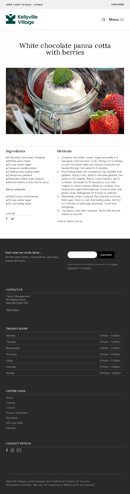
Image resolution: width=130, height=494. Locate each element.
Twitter (12, 218)
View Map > (13, 309)
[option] (65, 101)
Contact (10, 407)
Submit (125, 26)
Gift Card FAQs (14, 423)
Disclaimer (86, 268)
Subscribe (117, 4)
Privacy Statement (16, 412)
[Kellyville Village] (22, 19)
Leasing (10, 402)
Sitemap (11, 428)
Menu (114, 20)
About (9, 397)
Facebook (7, 218)
